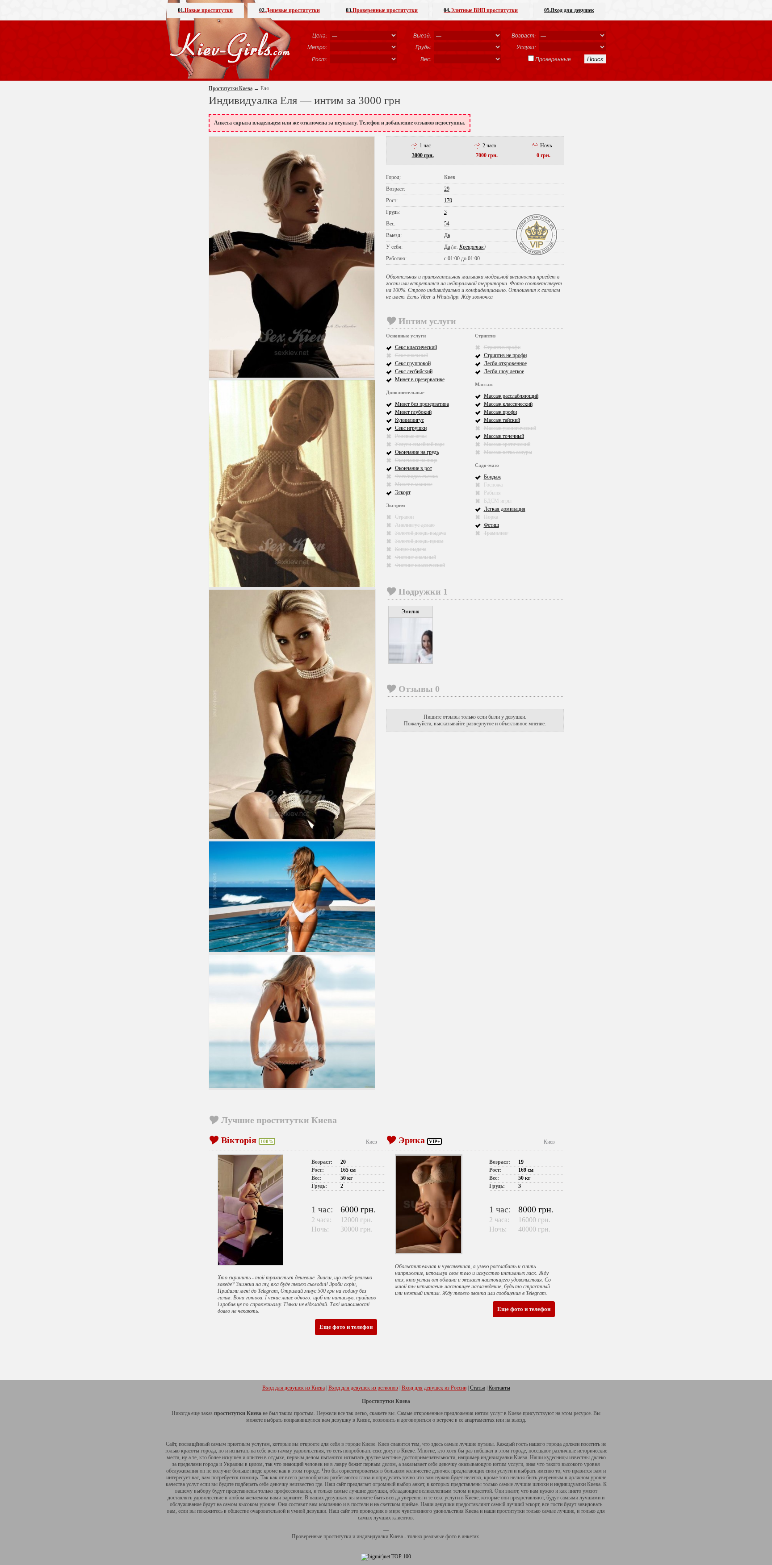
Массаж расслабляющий (511, 396)
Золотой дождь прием (419, 541)
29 (446, 189)
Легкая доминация (504, 509)
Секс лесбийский (413, 371)
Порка (491, 517)
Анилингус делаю (415, 525)
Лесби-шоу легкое (504, 371)
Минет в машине (413, 484)
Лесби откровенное (505, 363)
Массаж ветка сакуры (508, 452)
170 (448, 200)
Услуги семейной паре (420, 444)
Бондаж (492, 477)
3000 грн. (423, 155)
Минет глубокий (413, 412)
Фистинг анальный (415, 557)
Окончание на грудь (417, 452)
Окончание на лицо (416, 460)
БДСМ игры (498, 501)
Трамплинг (496, 533)
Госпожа (493, 485)
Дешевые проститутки (289, 10)
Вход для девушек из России (434, 1388)
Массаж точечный (504, 436)
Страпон (404, 517)
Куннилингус (409, 420)
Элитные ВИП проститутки (481, 10)
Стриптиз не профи (505, 355)
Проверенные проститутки (382, 10)
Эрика (412, 1140)
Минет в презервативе (420, 379)
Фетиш (491, 525)
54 (446, 224)
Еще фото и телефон (346, 1327)
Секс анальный (411, 355)
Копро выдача (410, 549)
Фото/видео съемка (416, 476)
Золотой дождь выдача (420, 533)
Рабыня (492, 493)
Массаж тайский (502, 420)
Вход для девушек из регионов (363, 1388)
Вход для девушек (569, 10)
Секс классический (416, 347)
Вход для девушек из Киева (293, 1388)
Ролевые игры (411, 436)
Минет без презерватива (422, 404)
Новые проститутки (205, 10)
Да (447, 235)
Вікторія (238, 1140)
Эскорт (403, 492)
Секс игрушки (411, 428)
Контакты (499, 1388)
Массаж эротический (507, 444)
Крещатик (471, 247)
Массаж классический (508, 404)
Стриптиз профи (502, 347)
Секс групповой (413, 363)
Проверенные (553, 58)
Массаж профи (500, 412)
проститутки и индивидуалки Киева (363, 1536)
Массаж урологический (510, 428)
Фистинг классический (420, 565)
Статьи (477, 1388)
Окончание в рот (413, 468)
